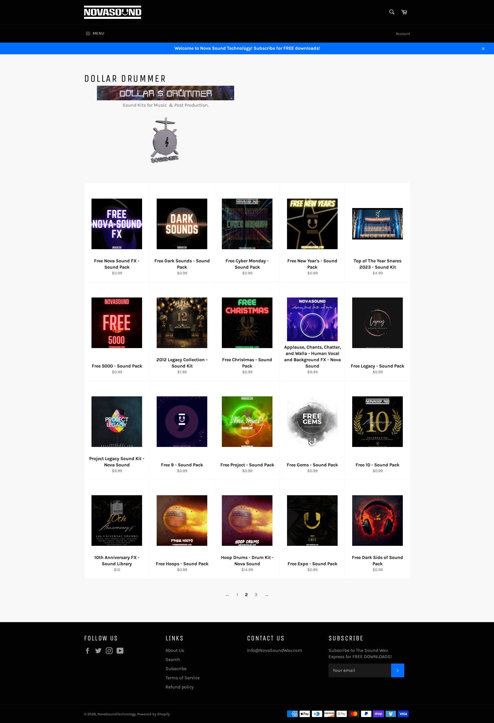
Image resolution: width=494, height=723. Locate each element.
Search (173, 659)
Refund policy (180, 687)
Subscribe (176, 668)
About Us (175, 650)
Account (403, 33)
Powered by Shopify (153, 714)
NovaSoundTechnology (116, 714)
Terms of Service (183, 677)
